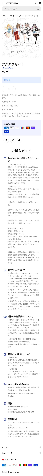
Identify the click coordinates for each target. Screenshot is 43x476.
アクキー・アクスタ (16, 16)
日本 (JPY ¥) (9, 460)
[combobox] (21, 8)
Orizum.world (8, 68)
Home (4, 16)
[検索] (38, 8)
